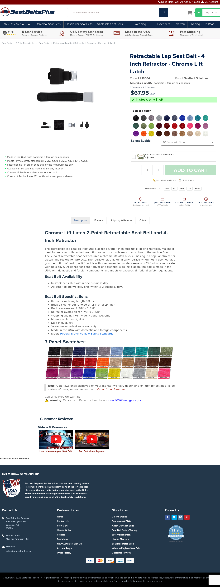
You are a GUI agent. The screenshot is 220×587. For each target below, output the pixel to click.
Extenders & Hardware (171, 24)
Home (60, 516)
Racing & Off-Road (202, 24)
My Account (211, 2)
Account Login (64, 548)
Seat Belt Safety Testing (124, 530)
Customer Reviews (121, 552)
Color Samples (119, 516)
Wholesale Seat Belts (109, 24)
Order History (64, 552)
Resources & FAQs (121, 521)
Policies (61, 534)
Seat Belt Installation (123, 543)
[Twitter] (174, 517)
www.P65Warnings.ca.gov (124, 400)
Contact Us (63, 521)
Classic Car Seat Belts (78, 24)
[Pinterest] (187, 517)
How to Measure (120, 539)
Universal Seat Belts (48, 24)
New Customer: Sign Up (69, 543)
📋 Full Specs (186, 180)
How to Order (64, 530)
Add (191, 170)
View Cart (62, 525)
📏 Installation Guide (164, 180)
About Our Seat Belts (123, 525)
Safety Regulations (122, 534)
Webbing (140, 24)
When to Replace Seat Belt (126, 548)
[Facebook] (167, 517)
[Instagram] (180, 517)
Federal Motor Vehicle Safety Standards (86, 333)
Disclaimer (62, 539)
